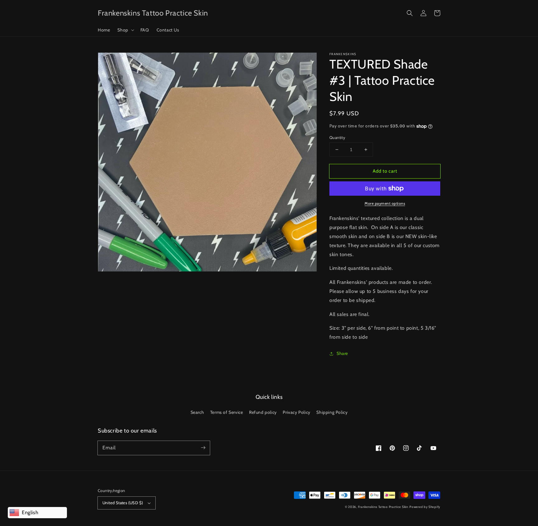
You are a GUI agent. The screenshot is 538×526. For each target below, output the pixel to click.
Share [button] (342, 353)
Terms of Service (226, 412)
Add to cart (385, 171)
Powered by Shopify (424, 507)
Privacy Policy (296, 412)
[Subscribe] (203, 448)
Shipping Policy (331, 412)
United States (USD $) (122, 502)
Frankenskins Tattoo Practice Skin (383, 507)
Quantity (337, 137)
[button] (410, 13)
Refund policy (263, 412)
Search (197, 412)
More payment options (385, 203)
